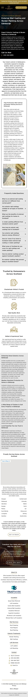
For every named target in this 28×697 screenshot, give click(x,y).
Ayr (26, 508)
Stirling (25, 513)
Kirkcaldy (24, 501)
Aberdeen (4, 503)
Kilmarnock (24, 511)
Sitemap (24, 684)
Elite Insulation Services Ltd (13, 684)
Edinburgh (4, 501)
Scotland (3, 579)
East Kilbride (4, 511)
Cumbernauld (23, 499)
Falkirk (25, 503)
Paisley (3, 508)
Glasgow (3, 499)
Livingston (4, 513)
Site (11, 688)
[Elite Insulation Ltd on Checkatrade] (14, 590)
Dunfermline (23, 516)
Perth (25, 506)
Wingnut (16, 688)
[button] (2, 7)
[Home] (14, 672)
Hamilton (3, 516)
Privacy (14, 685)
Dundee (3, 506)
